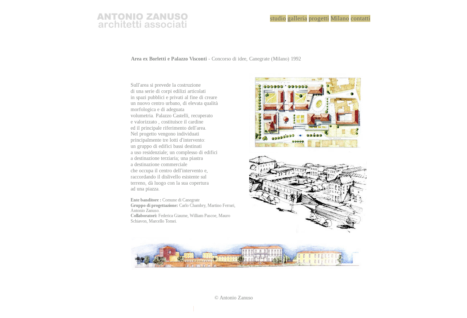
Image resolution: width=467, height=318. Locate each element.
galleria (297, 18)
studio (278, 18)
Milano (340, 18)
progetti (319, 18)
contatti (360, 18)
